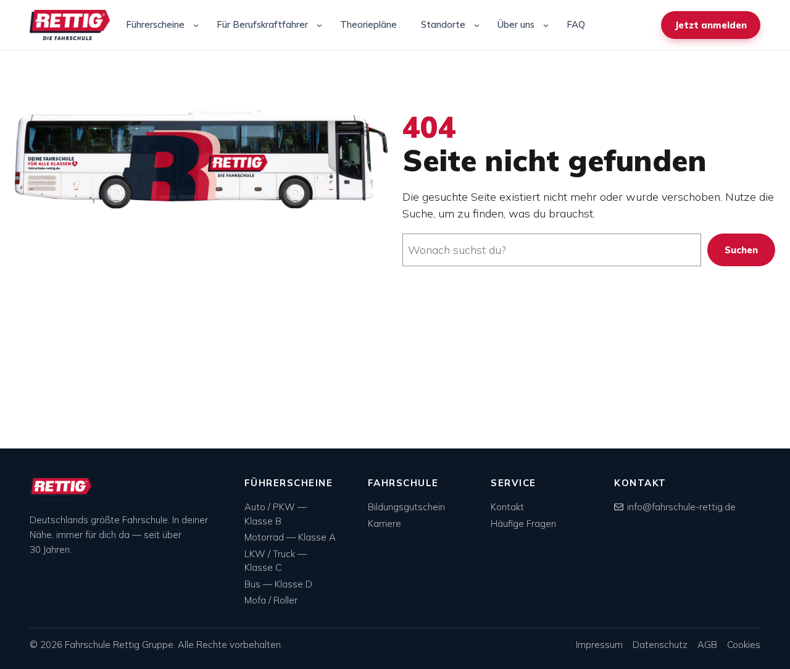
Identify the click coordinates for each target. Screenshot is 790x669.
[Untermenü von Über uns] (546, 25)
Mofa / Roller (270, 600)
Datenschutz (660, 644)
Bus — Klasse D (278, 584)
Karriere (384, 523)
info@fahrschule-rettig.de (681, 507)
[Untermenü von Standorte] (477, 25)
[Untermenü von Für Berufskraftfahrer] (319, 25)
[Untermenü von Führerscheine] (196, 25)
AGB (707, 644)
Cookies (743, 644)
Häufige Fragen (523, 523)
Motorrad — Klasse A (290, 537)
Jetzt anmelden (711, 25)
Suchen (741, 250)
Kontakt (507, 507)
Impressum (599, 644)
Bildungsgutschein (406, 507)
